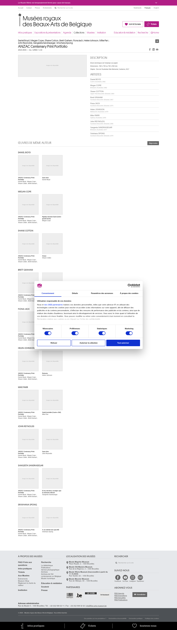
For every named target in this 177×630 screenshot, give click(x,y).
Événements (47, 8)
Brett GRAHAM (101, 98)
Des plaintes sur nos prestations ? (95, 618)
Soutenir (45, 586)
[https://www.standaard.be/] (105, 595)
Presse (37, 8)
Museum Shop (23, 581)
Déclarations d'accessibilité (117, 618)
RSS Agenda (119, 593)
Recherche (143, 32)
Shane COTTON (102, 92)
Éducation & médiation (124, 32)
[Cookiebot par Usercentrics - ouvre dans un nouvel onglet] (129, 285)
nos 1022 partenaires (53, 305)
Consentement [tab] (48, 293)
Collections (79, 32)
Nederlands (137, 8)
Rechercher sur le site (55, 8)
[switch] (75, 333)
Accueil (20, 8)
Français (148, 8)
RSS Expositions (120, 595)
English (156, 8)
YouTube (125, 581)
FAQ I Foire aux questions (25, 563)
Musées (91, 32)
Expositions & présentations (48, 32)
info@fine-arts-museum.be (96, 606)
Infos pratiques (25, 32)
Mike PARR (98, 116)
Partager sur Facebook (150, 49)
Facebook (118, 581)
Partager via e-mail (157, 49)
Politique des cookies (152, 618)
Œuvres (157, 41)
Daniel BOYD (97, 80)
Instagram (132, 581)
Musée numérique (48, 578)
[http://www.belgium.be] (79, 595)
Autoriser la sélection (89, 343)
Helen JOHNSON (99, 110)
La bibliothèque (47, 565)
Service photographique (50, 570)
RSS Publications (120, 600)
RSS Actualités (120, 598)
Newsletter (141, 595)
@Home (155, 32)
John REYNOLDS (101, 122)
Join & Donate (135, 24)
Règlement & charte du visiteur (27, 584)
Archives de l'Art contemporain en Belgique (51, 575)
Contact (29, 8)
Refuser (54, 343)
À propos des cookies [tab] (129, 293)
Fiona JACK (101, 104)
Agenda (67, 32)
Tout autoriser (123, 343)
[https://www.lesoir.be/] (91, 593)
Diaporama (153, 143)
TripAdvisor (140, 581)
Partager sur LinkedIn (153, 49)
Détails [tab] (75, 293)
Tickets (154, 24)
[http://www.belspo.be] (70, 595)
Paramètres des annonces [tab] (102, 293)
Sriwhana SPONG (101, 134)
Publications (45, 567)
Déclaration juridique (136, 618)
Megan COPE (98, 86)
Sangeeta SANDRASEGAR (101, 128)
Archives (44, 572)
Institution (101, 32)
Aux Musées (23, 575)
